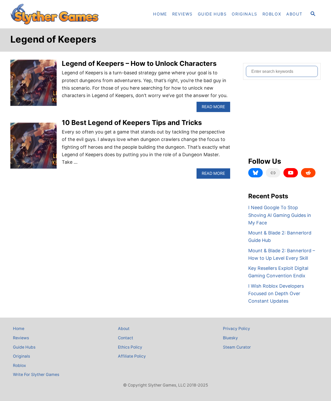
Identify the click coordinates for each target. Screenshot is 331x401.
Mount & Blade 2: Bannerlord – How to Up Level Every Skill (281, 254)
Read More (215, 108)
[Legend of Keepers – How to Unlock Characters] (33, 85)
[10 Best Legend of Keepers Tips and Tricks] (33, 148)
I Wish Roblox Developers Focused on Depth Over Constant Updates (276, 293)
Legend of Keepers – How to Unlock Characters (139, 63)
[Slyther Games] (56, 14)
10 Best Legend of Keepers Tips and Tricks (132, 123)
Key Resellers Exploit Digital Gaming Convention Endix (278, 271)
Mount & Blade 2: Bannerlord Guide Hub (279, 236)
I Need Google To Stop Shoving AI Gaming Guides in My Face (279, 215)
